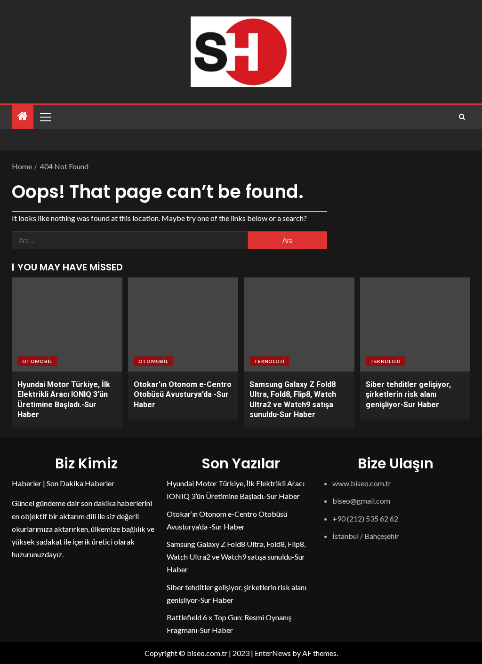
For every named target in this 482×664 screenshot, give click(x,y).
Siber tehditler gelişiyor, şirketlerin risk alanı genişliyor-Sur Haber (408, 394)
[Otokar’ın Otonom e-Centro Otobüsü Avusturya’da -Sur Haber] (183, 324)
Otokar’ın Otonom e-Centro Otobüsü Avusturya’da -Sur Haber (183, 394)
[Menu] (44, 116)
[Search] (462, 117)
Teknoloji (269, 361)
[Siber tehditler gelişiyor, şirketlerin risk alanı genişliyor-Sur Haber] (415, 324)
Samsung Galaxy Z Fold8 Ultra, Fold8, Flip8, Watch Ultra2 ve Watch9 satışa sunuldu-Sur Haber (236, 556)
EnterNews (273, 652)
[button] (44, 116)
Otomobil (37, 361)
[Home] (22, 116)
